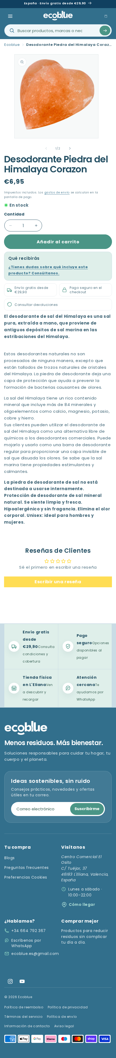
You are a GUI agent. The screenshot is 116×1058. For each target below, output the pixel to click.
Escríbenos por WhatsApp (26, 943)
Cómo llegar (82, 904)
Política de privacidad (68, 1007)
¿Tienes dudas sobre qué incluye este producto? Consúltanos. (48, 270)
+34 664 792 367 (28, 930)
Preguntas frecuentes (26, 867)
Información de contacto (27, 1026)
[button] (10, 16)
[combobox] (58, 30)
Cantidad (14, 214)
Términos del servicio (23, 1016)
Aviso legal (64, 1026)
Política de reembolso (23, 1007)
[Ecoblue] (58, 15)
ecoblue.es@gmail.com (35, 953)
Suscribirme (87, 808)
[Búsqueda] (105, 30)
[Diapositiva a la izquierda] (46, 148)
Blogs (9, 858)
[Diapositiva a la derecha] (70, 148)
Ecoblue (12, 44)
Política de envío (62, 1016)
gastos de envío (57, 192)
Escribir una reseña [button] (58, 582)
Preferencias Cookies (25, 877)
